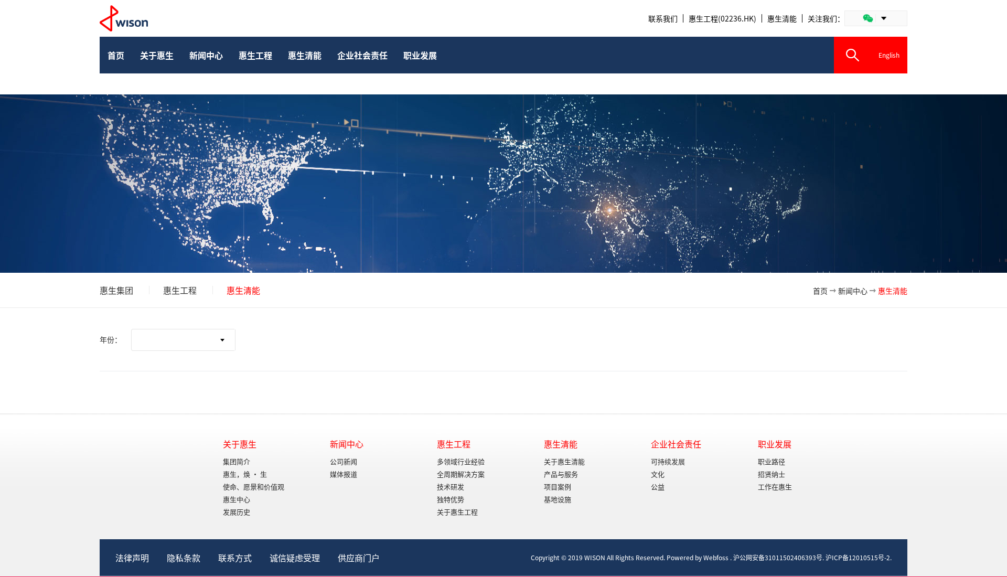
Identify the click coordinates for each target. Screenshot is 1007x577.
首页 (820, 290)
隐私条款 (183, 557)
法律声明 (132, 557)
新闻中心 (852, 290)
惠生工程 (180, 290)
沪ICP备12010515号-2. (859, 557)
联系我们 (663, 18)
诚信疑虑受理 (295, 557)
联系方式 (235, 557)
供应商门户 (359, 557)
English (889, 54)
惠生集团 (116, 290)
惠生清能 (782, 18)
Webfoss (716, 557)
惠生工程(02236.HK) (722, 18)
